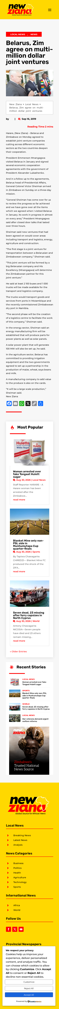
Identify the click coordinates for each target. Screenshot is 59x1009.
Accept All (29, 995)
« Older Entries (18, 651)
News (34, 34)
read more (19, 499)
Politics (17, 868)
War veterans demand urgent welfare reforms (35, 720)
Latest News (20, 840)
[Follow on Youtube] (21, 929)
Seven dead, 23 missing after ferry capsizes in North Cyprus (28, 615)
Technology (20, 882)
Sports (36, 551)
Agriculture (19, 877)
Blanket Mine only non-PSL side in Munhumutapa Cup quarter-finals (28, 544)
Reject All (29, 988)
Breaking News (22, 835)
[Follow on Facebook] (8, 929)
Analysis (17, 844)
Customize (28, 982)
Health (17, 872)
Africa (16, 905)
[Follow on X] (14, 929)
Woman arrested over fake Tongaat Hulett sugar (27, 474)
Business (18, 863)
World (36, 621)
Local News (17, 34)
